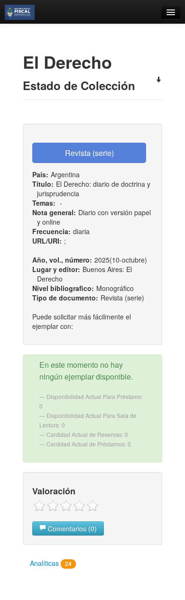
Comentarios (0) (71, 528)
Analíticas (51, 563)
